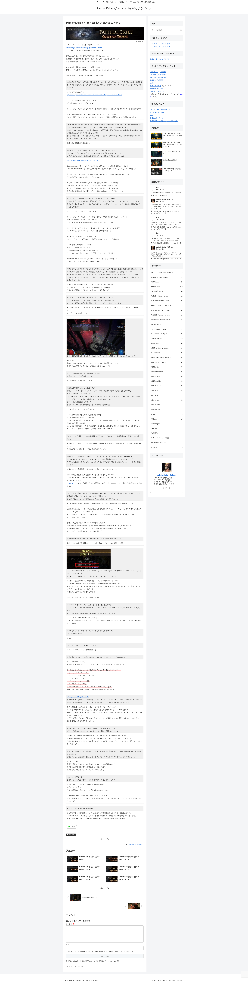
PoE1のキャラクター (157, 118)
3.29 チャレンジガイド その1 (160, 43)
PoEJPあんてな (155, 86)
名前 (67, 945)
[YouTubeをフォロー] (169, 488)
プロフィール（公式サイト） (160, 109)
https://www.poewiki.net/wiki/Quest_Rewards (82, 160)
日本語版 (163, 72)
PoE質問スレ (71, 834)
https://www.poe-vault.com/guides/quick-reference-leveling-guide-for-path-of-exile (94, 95)
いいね (71, 827)
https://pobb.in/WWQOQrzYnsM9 (78, 697)
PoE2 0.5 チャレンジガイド (160, 59)
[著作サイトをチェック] (164, 488)
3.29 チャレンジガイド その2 (160, 46)
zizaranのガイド (72, 483)
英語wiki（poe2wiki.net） (159, 77)
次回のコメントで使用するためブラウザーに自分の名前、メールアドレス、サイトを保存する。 (101, 951)
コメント (70, 924)
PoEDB (153, 80)
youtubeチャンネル (157, 112)
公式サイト (154, 72)
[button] (181, 30)
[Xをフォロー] (166, 488)
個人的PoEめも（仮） (158, 91)
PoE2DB (160, 80)
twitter (152, 115)
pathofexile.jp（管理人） (167, 475)
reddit (152, 83)
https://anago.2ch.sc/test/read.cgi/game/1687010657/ (84, 48)
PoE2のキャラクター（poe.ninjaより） (164, 121)
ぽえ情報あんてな (156, 88)
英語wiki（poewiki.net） (158, 74)
